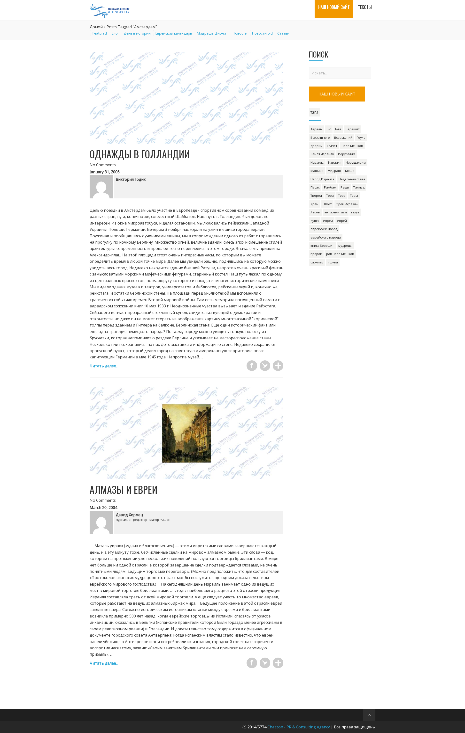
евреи (328, 220)
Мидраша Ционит (212, 33)
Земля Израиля (322, 154)
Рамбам (330, 187)
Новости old (262, 33)
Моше (349, 170)
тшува (333, 262)
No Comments (103, 164)
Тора (330, 195)
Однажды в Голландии (140, 154)
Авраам (316, 129)
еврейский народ (324, 229)
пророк (316, 254)
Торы (354, 195)
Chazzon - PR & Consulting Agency (298, 727)
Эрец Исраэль (347, 204)
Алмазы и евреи (123, 489)
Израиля (334, 162)
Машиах (316, 170)
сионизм (317, 262)
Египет (332, 146)
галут (355, 212)
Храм (314, 204)
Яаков (315, 212)
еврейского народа (325, 237)
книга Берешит (322, 245)
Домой (96, 26)
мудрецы (345, 245)
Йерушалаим (356, 162)
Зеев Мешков (352, 146)
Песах (315, 187)
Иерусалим (346, 154)
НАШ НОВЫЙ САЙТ (337, 94)
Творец (316, 195)
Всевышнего (320, 137)
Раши (345, 187)
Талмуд (358, 187)
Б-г (329, 129)
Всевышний (343, 137)
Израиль (317, 162)
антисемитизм (335, 212)
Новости (239, 33)
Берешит (353, 129)
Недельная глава (352, 179)
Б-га (338, 129)
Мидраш (334, 170)
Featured (99, 33)
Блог (115, 33)
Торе (342, 195)
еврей (342, 220)
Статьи (283, 33)
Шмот (327, 204)
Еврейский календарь (173, 33)
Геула (361, 137)
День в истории (137, 33)
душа (314, 220)
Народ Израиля (322, 179)
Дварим (316, 146)
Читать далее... (104, 366)
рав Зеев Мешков (340, 254)
